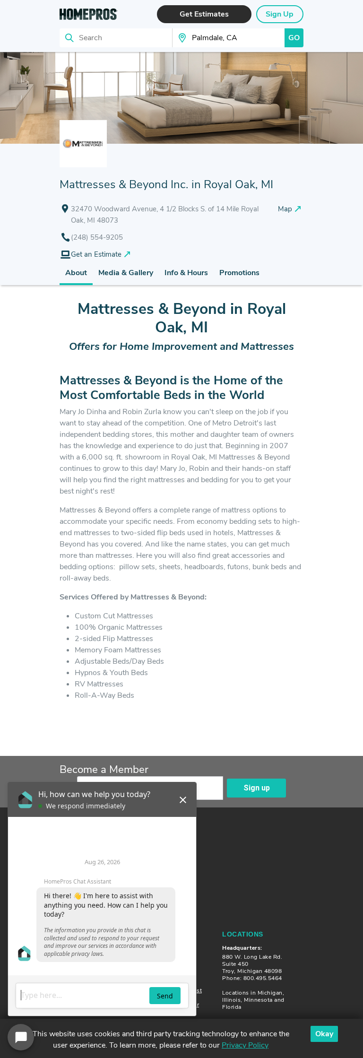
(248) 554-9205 (97, 237)
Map (285, 209)
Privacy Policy (245, 1045)
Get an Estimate (96, 254)
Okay (324, 1034)
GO (294, 38)
